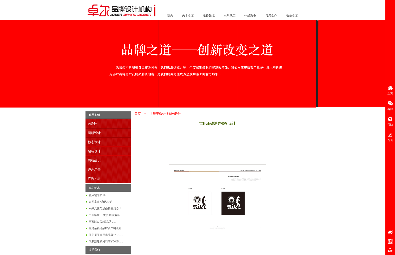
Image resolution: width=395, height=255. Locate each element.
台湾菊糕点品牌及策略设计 (105, 228)
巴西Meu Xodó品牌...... (102, 221)
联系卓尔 (292, 15)
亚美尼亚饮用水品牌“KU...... (106, 235)
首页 (170, 15)
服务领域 (209, 15)
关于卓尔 (188, 15)
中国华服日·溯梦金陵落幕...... (106, 215)
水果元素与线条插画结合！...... (107, 208)
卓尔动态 (229, 15)
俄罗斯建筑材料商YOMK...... (106, 241)
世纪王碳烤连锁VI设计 (165, 114)
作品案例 (250, 15)
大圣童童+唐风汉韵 (100, 201)
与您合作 (271, 15)
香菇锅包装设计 (98, 195)
